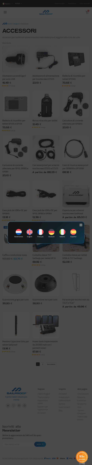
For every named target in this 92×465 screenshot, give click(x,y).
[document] (46, 232)
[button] (81, 225)
